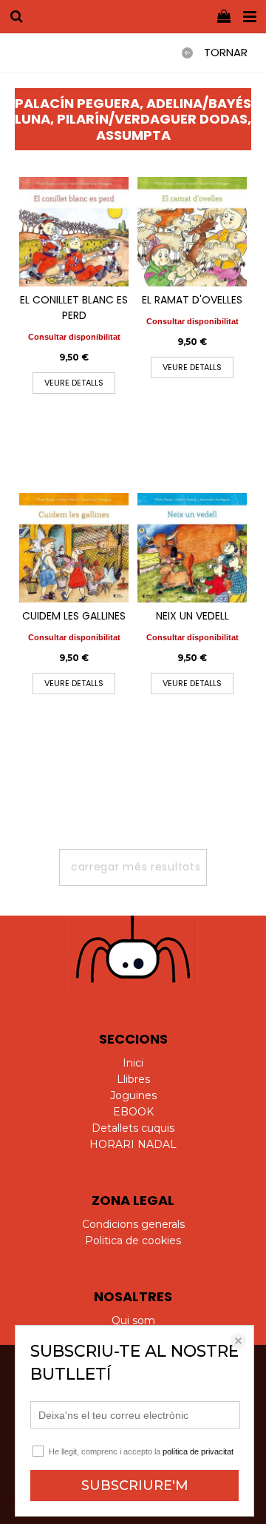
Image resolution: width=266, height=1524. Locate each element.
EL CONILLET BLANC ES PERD (74, 307)
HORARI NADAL (133, 1144)
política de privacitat (198, 1451)
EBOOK (133, 1111)
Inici (133, 1063)
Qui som (133, 1320)
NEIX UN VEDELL (192, 615)
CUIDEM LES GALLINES (74, 615)
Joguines (133, 1095)
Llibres (133, 1079)
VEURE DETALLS (73, 383)
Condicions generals (133, 1224)
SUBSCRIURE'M (134, 1485)
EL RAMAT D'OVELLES (192, 299)
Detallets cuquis (133, 1128)
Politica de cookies (133, 1240)
